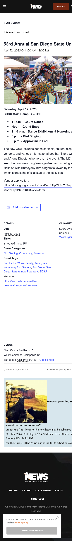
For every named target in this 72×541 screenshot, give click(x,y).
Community (25, 253)
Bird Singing (11, 253)
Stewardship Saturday (17, 369)
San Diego (38, 267)
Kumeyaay (41, 263)
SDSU (43, 271)
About (27, 490)
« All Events (12, 23)
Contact (38, 498)
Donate (61, 6)
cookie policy (21, 522)
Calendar (43, 490)
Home (13, 490)
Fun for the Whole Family (18, 263)
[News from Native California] (36, 6)
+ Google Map (45, 359)
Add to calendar (23, 207)
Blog (59, 490)
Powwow (39, 253)
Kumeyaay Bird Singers (17, 267)
